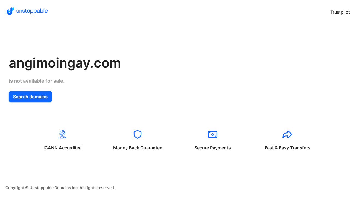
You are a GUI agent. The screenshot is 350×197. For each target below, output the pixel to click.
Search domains (30, 96)
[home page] (26, 11)
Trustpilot (340, 12)
